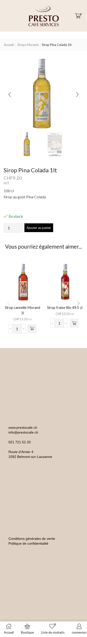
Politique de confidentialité (28, 543)
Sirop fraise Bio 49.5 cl (64, 307)
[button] (10, 94)
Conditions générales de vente (31, 539)
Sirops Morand (27, 45)
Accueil (9, 45)
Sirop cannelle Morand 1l (22, 310)
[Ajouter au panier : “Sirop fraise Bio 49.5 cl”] (74, 323)
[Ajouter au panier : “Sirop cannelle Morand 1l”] (31, 328)
